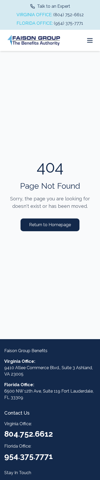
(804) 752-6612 (68, 14)
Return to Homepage (50, 224)
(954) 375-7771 (68, 23)
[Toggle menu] (90, 40)
